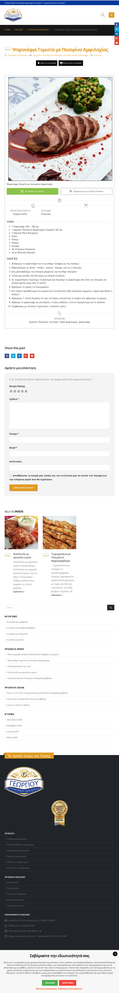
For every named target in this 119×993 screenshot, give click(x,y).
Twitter (13, 356)
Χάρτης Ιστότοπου (15, 905)
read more (18, 591)
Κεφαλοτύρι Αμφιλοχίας (18, 850)
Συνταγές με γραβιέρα (17, 622)
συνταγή (67, 55)
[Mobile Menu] (111, 15)
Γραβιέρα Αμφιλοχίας (17, 839)
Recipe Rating (17, 386)
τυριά (74, 55)
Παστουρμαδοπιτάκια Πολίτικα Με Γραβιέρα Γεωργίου (33, 654)
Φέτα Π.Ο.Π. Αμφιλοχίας (18, 868)
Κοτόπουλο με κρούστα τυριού (22, 555)
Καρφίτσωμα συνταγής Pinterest (88, 191)
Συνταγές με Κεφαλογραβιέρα (21, 627)
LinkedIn (19, 356)
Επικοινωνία (12, 882)
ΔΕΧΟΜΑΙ (50, 982)
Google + (26, 356)
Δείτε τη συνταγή (48, 63)
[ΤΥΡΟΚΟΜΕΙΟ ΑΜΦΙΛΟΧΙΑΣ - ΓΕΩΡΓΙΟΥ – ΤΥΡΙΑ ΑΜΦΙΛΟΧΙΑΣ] (13, 15)
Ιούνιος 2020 (13, 731)
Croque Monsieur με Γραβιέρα (31, 699)
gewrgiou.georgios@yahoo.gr (28, 931)
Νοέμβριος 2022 (14, 725)
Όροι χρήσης (13, 888)
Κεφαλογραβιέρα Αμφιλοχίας (20, 844)
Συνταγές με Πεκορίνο (18, 55)
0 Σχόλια (98, 55)
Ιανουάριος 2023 (14, 719)
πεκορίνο (37, 55)
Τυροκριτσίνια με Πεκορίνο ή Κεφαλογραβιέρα (61, 557)
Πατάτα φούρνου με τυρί (19, 666)
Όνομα (14, 433)
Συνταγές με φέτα (15, 639)
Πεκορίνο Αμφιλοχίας (17, 856)
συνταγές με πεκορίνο (52, 55)
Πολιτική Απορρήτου (16, 894)
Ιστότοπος (15, 461)
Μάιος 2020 (12, 737)
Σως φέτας (25, 705)
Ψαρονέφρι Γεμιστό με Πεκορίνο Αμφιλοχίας (28, 660)
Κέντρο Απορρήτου (16, 900)
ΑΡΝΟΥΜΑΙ (67, 982)
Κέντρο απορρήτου (46, 988)
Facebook (7, 356)
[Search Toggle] (103, 15)
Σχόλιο (14, 399)
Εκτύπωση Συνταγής (72, 63)
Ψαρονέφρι (83, 55)
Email (32, 356)
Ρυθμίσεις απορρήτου (70, 988)
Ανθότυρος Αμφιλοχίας (17, 862)
